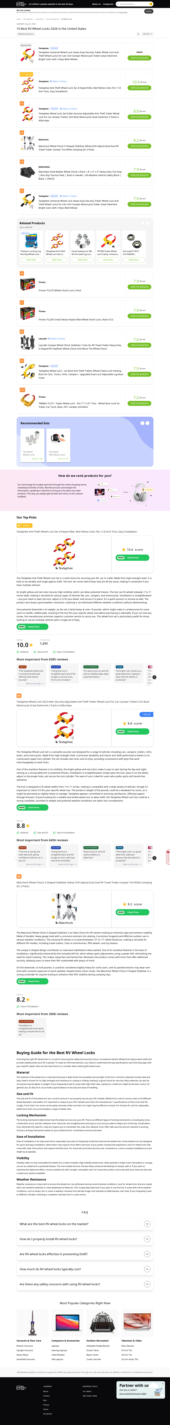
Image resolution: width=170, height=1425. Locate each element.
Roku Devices (127, 1345)
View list (35, 458)
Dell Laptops (57, 1359)
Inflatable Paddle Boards (98, 1345)
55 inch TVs (126, 1350)
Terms (45, 1409)
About (45, 1391)
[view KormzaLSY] (134, 241)
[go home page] (21, 4)
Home (19, 19)
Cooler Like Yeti (93, 1359)
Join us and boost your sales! (132, 1393)
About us (96, 4)
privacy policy (123, 12)
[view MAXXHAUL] (27, 172)
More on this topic (33, 683)
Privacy (46, 1405)
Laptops (55, 1345)
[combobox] (134, 3)
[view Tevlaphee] (27, 56)
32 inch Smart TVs (129, 1359)
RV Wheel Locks (66, 19)
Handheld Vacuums (26, 1359)
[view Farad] (82, 241)
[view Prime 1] (108, 241)
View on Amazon (139, 58)
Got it (148, 11)
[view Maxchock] (27, 143)
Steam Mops (22, 1354)
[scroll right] (154, 677)
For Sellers (87, 1391)
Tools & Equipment (52, 19)
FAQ (45, 1400)
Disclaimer (47, 1414)
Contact (46, 1396)
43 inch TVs (126, 1354)
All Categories (28, 19)
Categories (108, 4)
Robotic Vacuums (25, 1345)
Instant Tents (92, 1350)
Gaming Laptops (59, 1350)
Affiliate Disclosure (26, 34)
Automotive (39, 19)
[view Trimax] (27, 284)
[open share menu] (138, 34)
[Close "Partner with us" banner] (163, 1383)
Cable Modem (58, 1354)
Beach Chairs (92, 1354)
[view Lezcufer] (27, 342)
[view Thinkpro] (31, 241)
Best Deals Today (90, 1396)
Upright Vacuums (25, 1350)
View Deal (31, 259)
